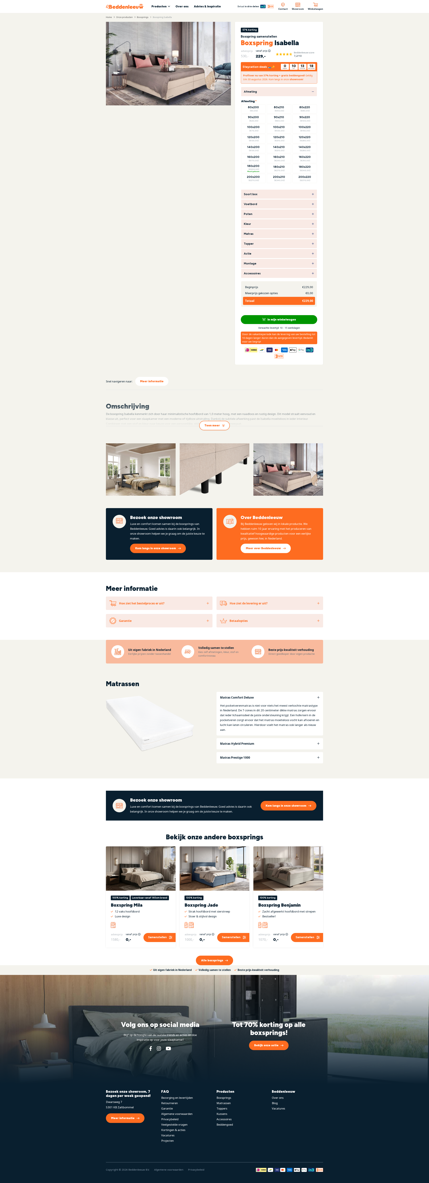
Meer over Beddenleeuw (263, 548)
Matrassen (224, 1103)
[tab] (270, 713)
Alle (212, 960)
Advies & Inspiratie (207, 6)
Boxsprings (224, 1098)
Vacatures (167, 1135)
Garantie (167, 1108)
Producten (159, 6)
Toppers (222, 1108)
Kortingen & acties (173, 1130)
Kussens (222, 1114)
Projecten (167, 1141)
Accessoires (224, 1119)
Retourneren (169, 1103)
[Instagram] (159, 1048)
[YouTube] (168, 1048)
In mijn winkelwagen (281, 319)
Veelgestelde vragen (174, 1124)
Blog (275, 1103)
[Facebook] (150, 1048)
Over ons (182, 6)
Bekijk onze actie (266, 1045)
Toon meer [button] (212, 425)
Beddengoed (225, 1124)
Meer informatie (152, 381)
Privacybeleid (169, 1119)
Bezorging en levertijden (177, 1098)
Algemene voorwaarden (177, 1114)
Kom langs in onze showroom (155, 548)
